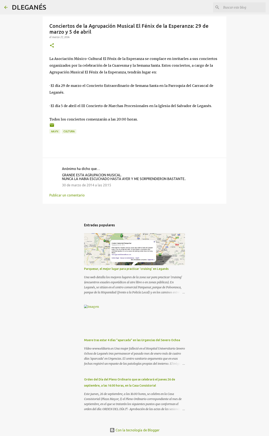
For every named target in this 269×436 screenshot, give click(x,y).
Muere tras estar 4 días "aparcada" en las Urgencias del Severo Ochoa (132, 340)
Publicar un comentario (67, 195)
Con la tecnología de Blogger (137, 430)
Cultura (69, 131)
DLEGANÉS (29, 7)
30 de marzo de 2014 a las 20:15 (86, 185)
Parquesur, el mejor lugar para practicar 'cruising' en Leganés (126, 268)
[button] (51, 46)
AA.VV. (55, 131)
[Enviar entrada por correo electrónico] (51, 126)
